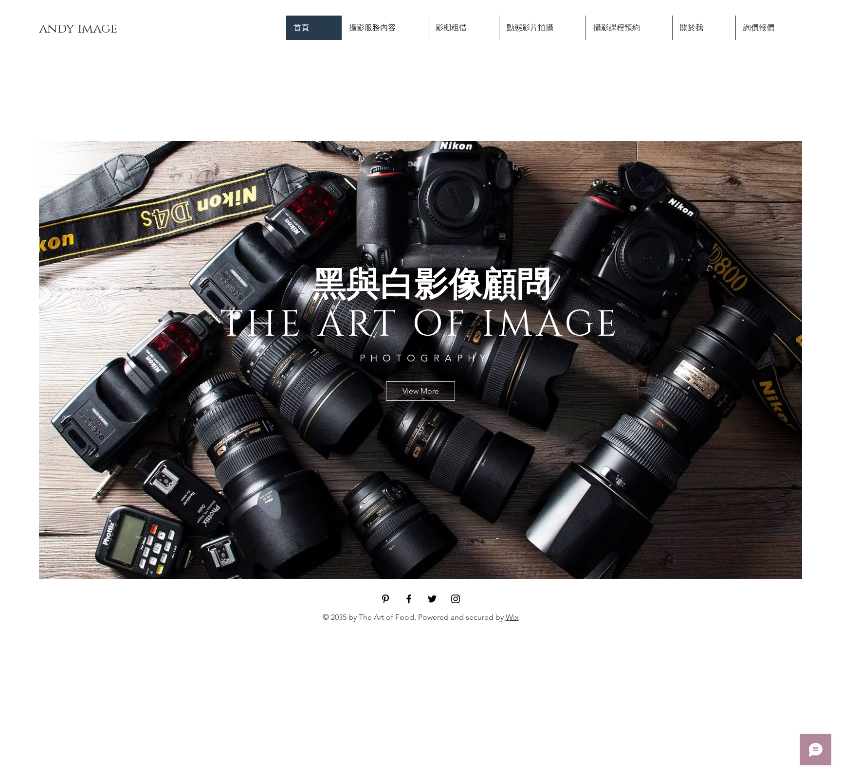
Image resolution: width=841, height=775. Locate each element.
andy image (78, 28)
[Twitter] (432, 599)
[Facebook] (409, 599)
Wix (512, 617)
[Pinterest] (385, 599)
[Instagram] (455, 599)
